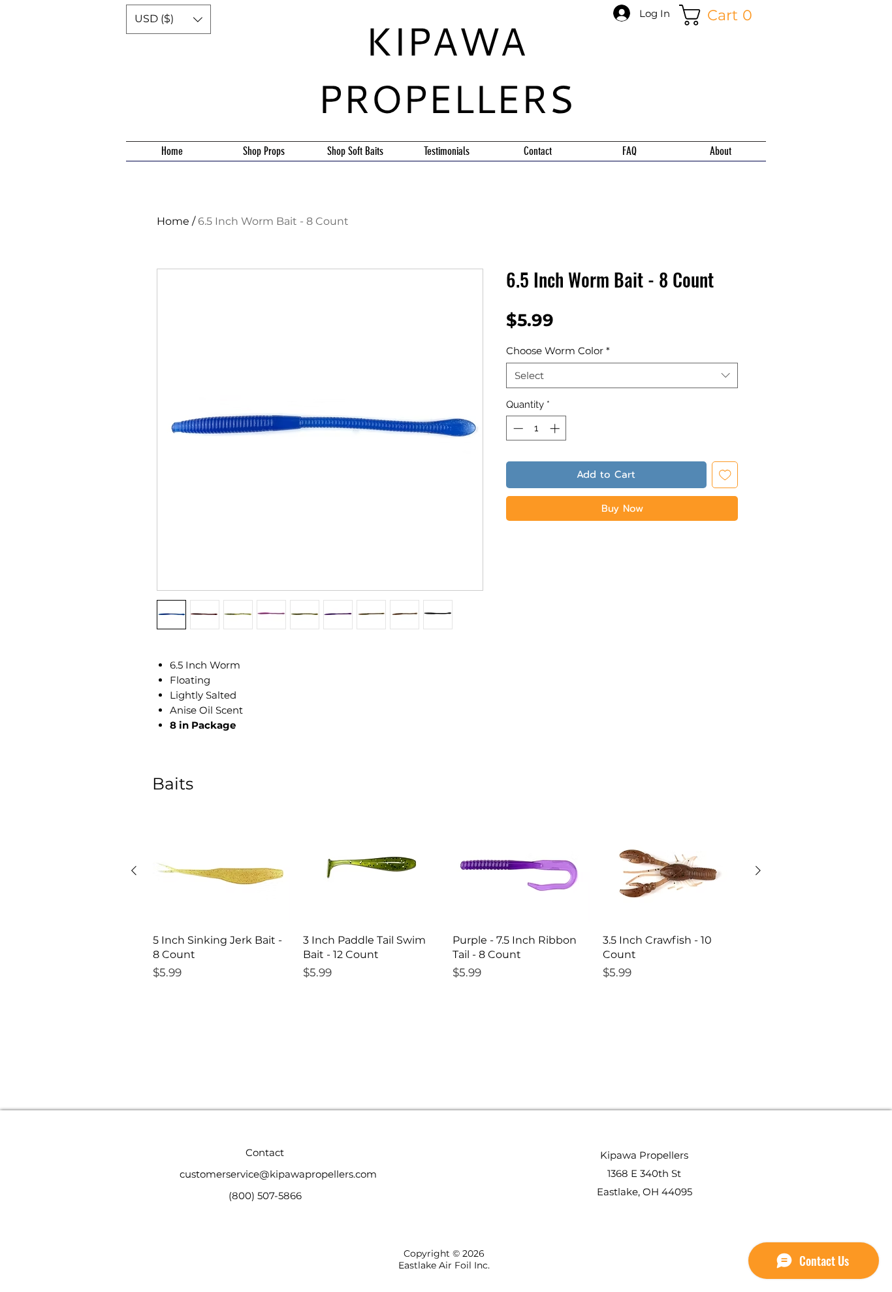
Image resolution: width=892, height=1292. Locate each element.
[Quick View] (221, 871)
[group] (446, 940)
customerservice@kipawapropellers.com (278, 1174)
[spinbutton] (536, 428)
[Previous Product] (134, 870)
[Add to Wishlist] (725, 474)
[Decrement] (517, 428)
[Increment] (556, 428)
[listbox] (168, 19)
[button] (168, 19)
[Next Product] (758, 870)
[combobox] (622, 375)
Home (173, 221)
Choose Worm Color (558, 350)
